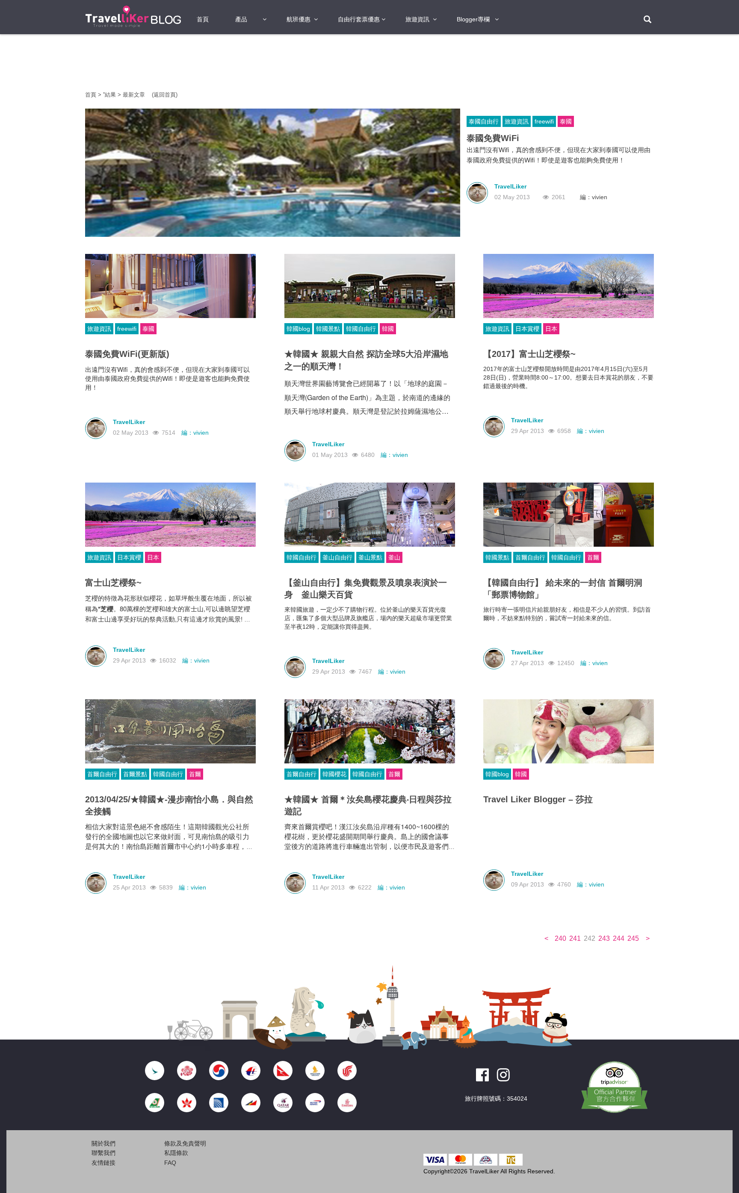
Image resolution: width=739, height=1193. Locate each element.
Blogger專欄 (473, 19)
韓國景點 (328, 328)
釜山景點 (370, 557)
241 (575, 938)
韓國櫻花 (334, 774)
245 (633, 938)
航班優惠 (298, 19)
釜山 (394, 557)
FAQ (170, 1162)
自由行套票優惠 (359, 19)
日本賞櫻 (527, 328)
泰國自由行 (484, 121)
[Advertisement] (36, 171)
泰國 (566, 121)
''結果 (109, 94)
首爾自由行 (530, 557)
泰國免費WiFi (493, 138)
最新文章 (135, 94)
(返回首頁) (164, 94)
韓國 (388, 328)
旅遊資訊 (417, 19)
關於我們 (103, 1143)
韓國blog (298, 328)
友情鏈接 (103, 1162)
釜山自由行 (337, 557)
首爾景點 (135, 774)
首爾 (593, 557)
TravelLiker (510, 186)
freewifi (544, 121)
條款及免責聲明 (185, 1143)
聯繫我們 (103, 1152)
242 (589, 938)
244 (618, 938)
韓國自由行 (361, 328)
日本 (551, 328)
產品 (241, 19)
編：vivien (593, 197)
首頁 (203, 19)
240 (560, 938)
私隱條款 (176, 1152)
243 (604, 938)
